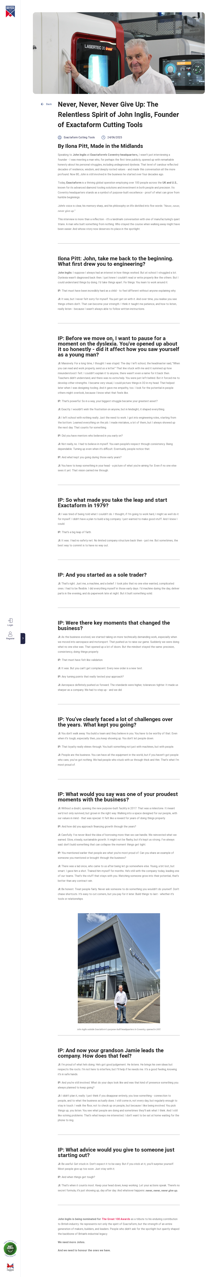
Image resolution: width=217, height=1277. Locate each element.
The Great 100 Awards (116, 1219)
